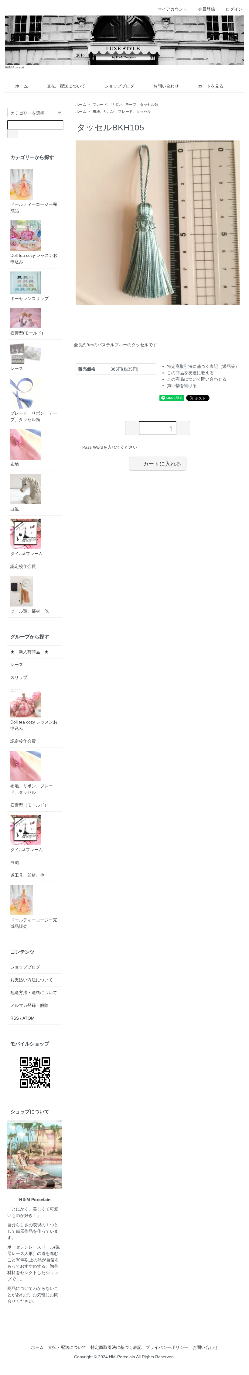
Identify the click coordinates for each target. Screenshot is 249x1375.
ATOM (28, 1018)
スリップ (18, 677)
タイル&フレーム (26, 553)
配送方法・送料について (33, 992)
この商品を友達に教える (190, 372)
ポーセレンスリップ (29, 298)
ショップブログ (119, 86)
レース (16, 368)
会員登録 (206, 9)
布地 (14, 464)
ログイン (234, 9)
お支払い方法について (31, 979)
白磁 (14, 508)
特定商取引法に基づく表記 (116, 1347)
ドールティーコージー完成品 (33, 207)
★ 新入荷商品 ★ (29, 651)
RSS (14, 1018)
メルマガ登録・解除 (29, 1005)
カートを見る (210, 86)
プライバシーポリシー (167, 1347)
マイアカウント (172, 9)
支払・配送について (66, 86)
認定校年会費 (23, 566)
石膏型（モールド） (29, 805)
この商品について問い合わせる (197, 379)
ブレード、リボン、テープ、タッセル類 (125, 104)
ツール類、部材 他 (29, 611)
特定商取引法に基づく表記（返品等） (203, 366)
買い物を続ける (182, 385)
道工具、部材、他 (27, 875)
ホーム (21, 86)
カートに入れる (162, 463)
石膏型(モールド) (26, 332)
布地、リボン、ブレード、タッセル (122, 111)
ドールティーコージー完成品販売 (33, 923)
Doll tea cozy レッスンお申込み (33, 258)
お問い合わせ (166, 86)
